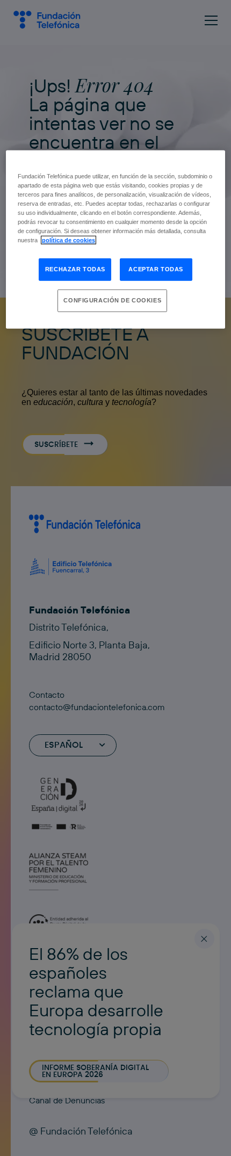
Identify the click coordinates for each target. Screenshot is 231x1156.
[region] (116, 239)
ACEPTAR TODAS (155, 269)
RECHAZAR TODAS (75, 269)
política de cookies (68, 240)
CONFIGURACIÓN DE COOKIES (112, 300)
